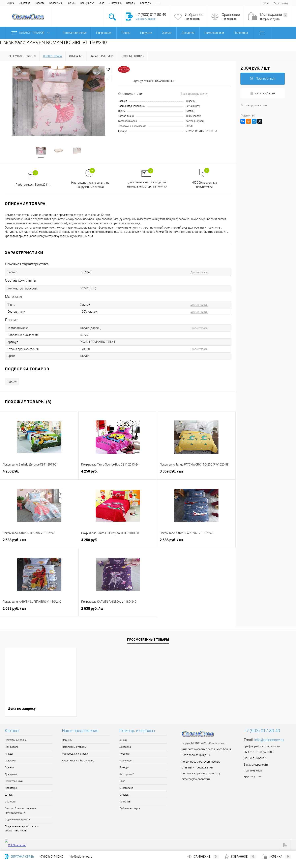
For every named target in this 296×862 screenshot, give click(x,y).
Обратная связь (22, 856)
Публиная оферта (129, 808)
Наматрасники (14, 781)
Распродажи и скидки (75, 753)
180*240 (190, 100)
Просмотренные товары (148, 639)
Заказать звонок (146, 18)
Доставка (24, 3)
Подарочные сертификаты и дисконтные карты (21, 828)
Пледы (9, 753)
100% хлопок (193, 115)
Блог (101, 3)
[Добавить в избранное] (108, 69)
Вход (265, 3)
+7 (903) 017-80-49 (51, 856)
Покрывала (12, 746)
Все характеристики (194, 93)
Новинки (67, 740)
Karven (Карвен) (195, 121)
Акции (10, 3)
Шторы (9, 794)
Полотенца (11, 787)
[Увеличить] (59, 101)
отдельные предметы (18, 819)
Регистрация (281, 3)
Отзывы (130, 3)
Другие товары (199, 272)
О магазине (115, 3)
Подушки (10, 760)
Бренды (71, 3)
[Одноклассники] (248, 121)
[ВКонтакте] (242, 121)
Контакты (145, 3)
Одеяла (9, 767)
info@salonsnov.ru (269, 740)
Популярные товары (74, 746)
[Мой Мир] (254, 121)
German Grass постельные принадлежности (20, 810)
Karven (84, 355)
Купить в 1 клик (265, 93)
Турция (12, 381)
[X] (259, 121)
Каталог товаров (32, 32)
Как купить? (87, 3)
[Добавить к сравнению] (108, 78)
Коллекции (55, 3)
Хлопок (190, 110)
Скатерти (10, 801)
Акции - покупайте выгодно (78, 760)
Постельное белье (16, 740)
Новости (40, 3)
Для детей (11, 774)
